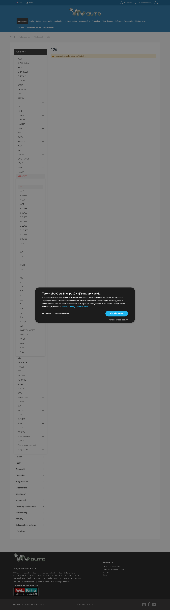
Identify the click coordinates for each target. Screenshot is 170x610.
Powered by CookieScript (118, 320)
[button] (55, 313)
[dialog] (85, 305)
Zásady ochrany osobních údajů (75, 307)
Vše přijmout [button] (116, 313)
